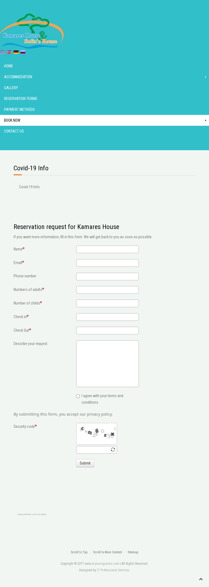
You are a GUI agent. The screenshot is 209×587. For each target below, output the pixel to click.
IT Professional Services (113, 570)
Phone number (25, 276)
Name (18, 249)
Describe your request (30, 343)
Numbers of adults (28, 289)
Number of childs (27, 303)
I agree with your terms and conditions (102, 399)
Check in (20, 317)
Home (8, 66)
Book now (12, 120)
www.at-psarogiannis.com (102, 564)
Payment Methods (19, 109)
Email (18, 262)
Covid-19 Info (29, 187)
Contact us (14, 131)
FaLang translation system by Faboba (32, 514)
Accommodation (18, 77)
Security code (24, 426)
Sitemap (133, 552)
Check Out (21, 330)
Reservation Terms (20, 98)
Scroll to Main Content (107, 552)
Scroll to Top (79, 552)
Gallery (11, 88)
